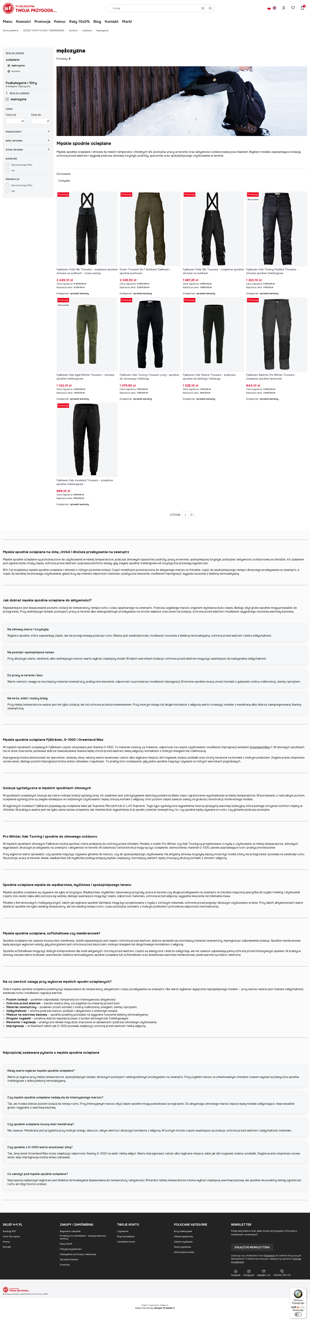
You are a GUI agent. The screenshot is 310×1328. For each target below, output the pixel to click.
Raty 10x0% (79, 21)
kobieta (15, 71)
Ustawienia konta (126, 1241)
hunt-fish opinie (11, 1236)
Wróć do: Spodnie (15, 53)
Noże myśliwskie (182, 1247)
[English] (274, 8)
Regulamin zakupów (70, 1231)
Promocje (42, 21)
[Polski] (269, 8)
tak (13, 191)
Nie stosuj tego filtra (21, 164)
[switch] (298, 1314)
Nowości (23, 21)
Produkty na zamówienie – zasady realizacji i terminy (83, 1237)
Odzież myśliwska (183, 1241)
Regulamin (269, 1255)
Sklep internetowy (153, 1308)
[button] (210, 8)
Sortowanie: (64, 173)
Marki (127, 21)
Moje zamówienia (126, 1236)
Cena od (11, 114)
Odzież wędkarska (183, 1236)
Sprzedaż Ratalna (69, 1259)
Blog (97, 21)
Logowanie (122, 1231)
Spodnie (73, 30)
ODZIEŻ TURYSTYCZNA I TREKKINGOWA (43, 30)
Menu (7, 21)
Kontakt (112, 21)
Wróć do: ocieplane (19, 93)
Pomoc (60, 21)
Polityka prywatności (71, 1249)
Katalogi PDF (9, 1231)
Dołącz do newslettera (252, 1247)
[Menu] (304, 1290)
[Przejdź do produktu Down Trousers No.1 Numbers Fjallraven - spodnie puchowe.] (150, 228)
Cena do (36, 114)
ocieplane (87, 30)
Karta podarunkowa (184, 1252)
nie (13, 170)
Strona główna (10, 30)
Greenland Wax (260, 747)
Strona (175, 514)
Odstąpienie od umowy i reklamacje (78, 1254)
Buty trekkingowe (183, 1231)
